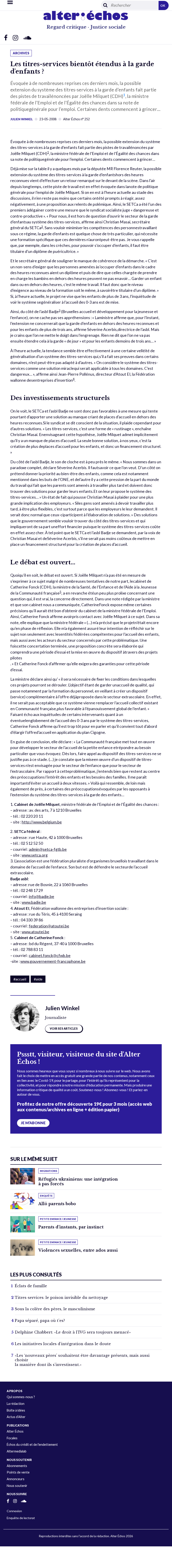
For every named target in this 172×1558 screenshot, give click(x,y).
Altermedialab (16, 1451)
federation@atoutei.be (49, 926)
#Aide (38, 979)
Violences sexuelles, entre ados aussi (78, 1250)
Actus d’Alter (16, 1417)
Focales (12, 1438)
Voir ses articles (64, 1028)
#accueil (19, 979)
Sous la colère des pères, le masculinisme (55, 1309)
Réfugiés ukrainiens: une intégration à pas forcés (78, 1181)
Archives (21, 53)
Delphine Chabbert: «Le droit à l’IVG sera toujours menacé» (73, 1332)
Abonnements (17, 1466)
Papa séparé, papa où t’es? (40, 1320)
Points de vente (18, 1472)
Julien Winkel (21, 119)
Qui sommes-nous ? (21, 1397)
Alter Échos (15, 1431)
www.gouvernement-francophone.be (53, 961)
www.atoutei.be (35, 931)
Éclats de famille (31, 1286)
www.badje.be (34, 902)
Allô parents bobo (57, 1203)
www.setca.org (35, 855)
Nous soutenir (17, 1486)
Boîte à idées (16, 1410)
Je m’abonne (33, 1123)
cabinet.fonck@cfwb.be (50, 955)
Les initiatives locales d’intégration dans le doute (63, 1344)
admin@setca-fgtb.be (48, 849)
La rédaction (15, 1404)
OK (162, 5)
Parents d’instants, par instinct (70, 1227)
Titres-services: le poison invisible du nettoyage (61, 1297)
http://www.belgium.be (42, 822)
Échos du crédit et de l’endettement (32, 1444)
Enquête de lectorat (21, 1518)
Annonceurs (15, 1479)
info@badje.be (41, 896)
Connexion (14, 1511)
